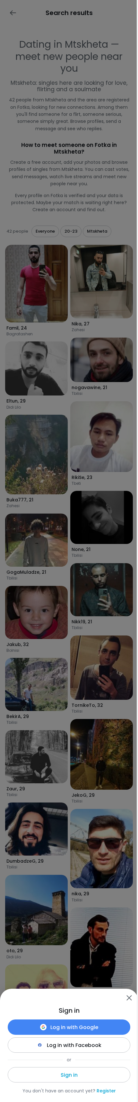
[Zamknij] (129, 997)
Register (106, 1091)
